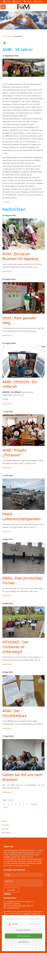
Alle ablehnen (23, 942)
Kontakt (7, 1)
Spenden (39, 1)
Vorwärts (34, 804)
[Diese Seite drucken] (4, 43)
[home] (23, 7)
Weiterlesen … (7, 271)
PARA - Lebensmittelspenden (21, 516)
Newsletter (5, 825)
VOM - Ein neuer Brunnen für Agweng (20, 256)
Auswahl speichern (23, 930)
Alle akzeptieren (23, 936)
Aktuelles (10, 36)
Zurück (6, 202)
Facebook (18, 1)
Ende (6, 807)
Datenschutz (23, 947)
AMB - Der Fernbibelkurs (14, 713)
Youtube (29, 1)
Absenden (11, 890)
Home (4, 36)
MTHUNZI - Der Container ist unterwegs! (15, 647)
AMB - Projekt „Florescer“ (14, 452)
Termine (4, 821)
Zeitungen (5, 829)
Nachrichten (5, 833)
